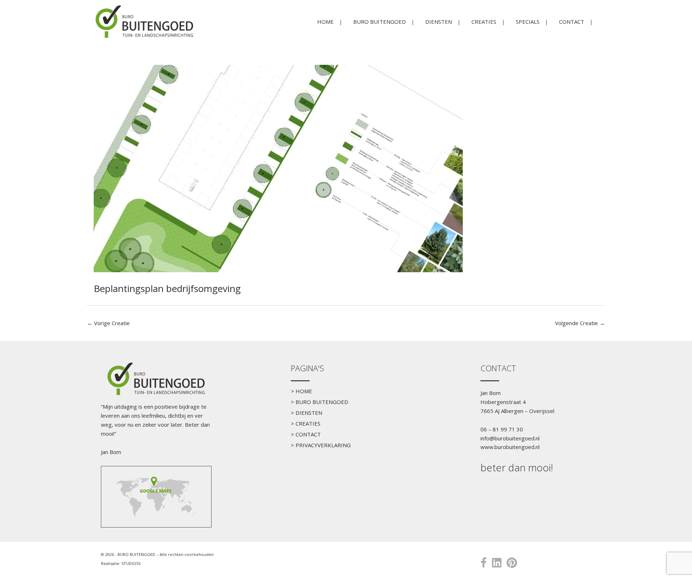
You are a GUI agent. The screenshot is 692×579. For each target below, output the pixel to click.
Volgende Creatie (580, 323)
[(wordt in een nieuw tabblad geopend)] (156, 495)
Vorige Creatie (108, 323)
